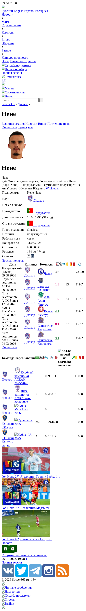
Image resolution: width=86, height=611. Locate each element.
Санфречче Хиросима (45, 327)
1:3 (57, 284)
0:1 (57, 324)
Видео (6, 39)
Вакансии (17, 61)
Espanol (29, 11)
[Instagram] (48, 576)
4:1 (57, 311)
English (18, 11)
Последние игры (58, 123)
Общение (8, 43)
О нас (5, 61)
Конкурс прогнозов (15, 57)
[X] (21, 576)
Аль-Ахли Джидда (44, 300)
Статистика (9, 127)
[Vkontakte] (8, 576)
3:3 (57, 271)
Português (41, 11)
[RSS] (62, 576)
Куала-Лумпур (45, 313)
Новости (7, 14)
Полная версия (12, 72)
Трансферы (25, 127)
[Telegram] (35, 576)
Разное (6, 50)
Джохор (23, 104)
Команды (8, 32)
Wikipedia (52, 188)
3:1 (57, 338)
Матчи (6, 21)
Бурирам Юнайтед (44, 287)
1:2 (57, 298)
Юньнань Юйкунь (8, 425)
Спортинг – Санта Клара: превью (24, 555)
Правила (30, 61)
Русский (7, 11)
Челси (48, 273)
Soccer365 (8, 104)
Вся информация (13, 123)
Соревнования (11, 25)
